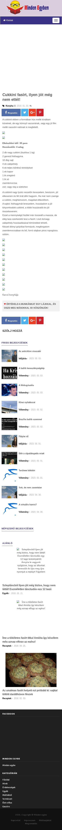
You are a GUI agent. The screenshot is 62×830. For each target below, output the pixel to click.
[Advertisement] (31, 57)
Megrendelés (31, 823)
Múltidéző (7, 795)
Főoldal (9, 20)
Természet (7, 799)
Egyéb (5, 791)
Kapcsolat (15, 820)
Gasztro (6, 806)
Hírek (5, 783)
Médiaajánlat (45, 820)
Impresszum (29, 820)
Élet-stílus (7, 802)
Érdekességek (8, 787)
